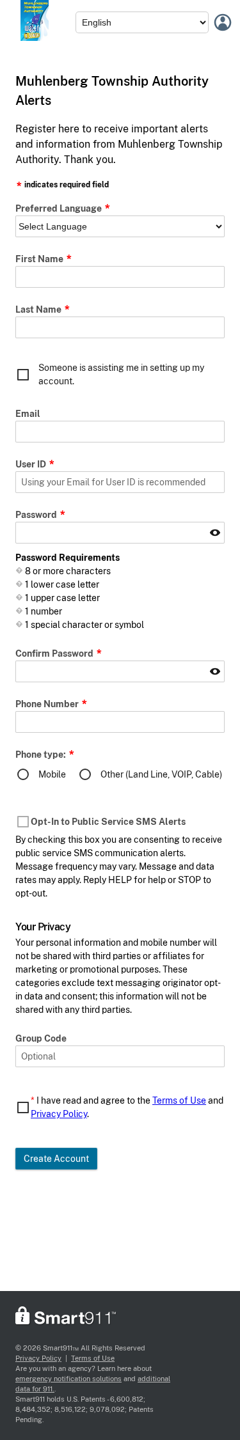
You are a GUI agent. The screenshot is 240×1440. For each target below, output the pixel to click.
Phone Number (48, 704)
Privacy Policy (59, 1114)
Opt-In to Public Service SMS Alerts (108, 822)
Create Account (56, 1159)
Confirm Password (55, 653)
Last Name (39, 309)
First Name (40, 259)
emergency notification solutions (68, 1378)
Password (37, 515)
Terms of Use (179, 1100)
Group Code (41, 1038)
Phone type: (41, 754)
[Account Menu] (223, 22)
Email (27, 414)
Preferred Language (59, 208)
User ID (31, 464)
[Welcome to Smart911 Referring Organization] (34, 38)
